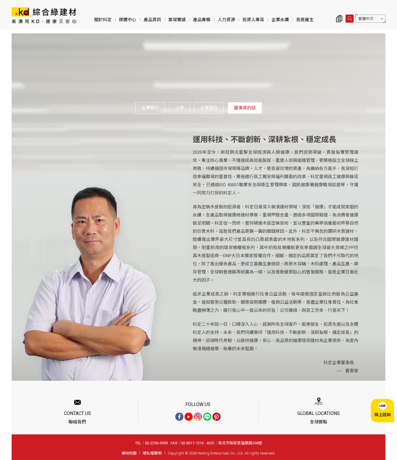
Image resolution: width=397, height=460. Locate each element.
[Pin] (216, 417)
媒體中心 (127, 19)
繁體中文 (365, 19)
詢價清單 (339, 19)
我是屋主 (305, 19)
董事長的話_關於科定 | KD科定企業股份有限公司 (44, 15)
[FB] (179, 417)
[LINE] (207, 417)
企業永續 (280, 19)
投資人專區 (253, 19)
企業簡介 (150, 107)
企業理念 (209, 107)
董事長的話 (245, 107)
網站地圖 (129, 453)
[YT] (189, 417)
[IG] (198, 417)
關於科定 (103, 19)
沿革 (179, 107)
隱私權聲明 (152, 453)
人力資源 (226, 19)
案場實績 (177, 19)
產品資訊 (152, 19)
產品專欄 (201, 19)
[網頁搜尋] (350, 19)
